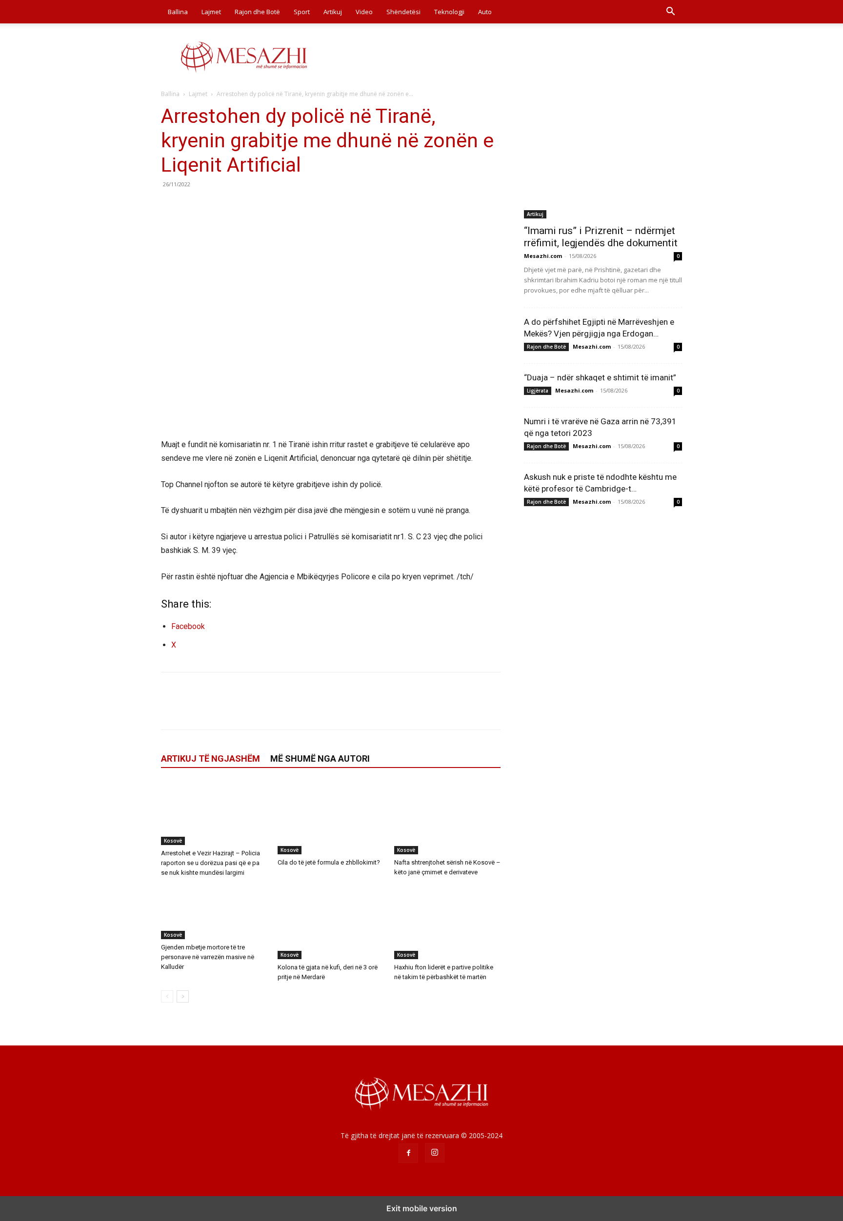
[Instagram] (434, 1152)
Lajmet (211, 11)
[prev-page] (167, 996)
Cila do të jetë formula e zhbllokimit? (329, 862)
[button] (670, 12)
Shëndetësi (403, 11)
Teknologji (449, 11)
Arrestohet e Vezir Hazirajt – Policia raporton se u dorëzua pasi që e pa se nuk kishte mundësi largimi (210, 862)
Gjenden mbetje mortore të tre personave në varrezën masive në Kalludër (207, 957)
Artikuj (332, 11)
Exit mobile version (421, 1208)
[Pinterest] (215, 206)
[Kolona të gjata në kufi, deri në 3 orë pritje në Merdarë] (331, 922)
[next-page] (183, 996)
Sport (302, 11)
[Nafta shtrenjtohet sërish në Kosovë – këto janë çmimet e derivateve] (447, 817)
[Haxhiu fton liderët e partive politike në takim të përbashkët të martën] (447, 922)
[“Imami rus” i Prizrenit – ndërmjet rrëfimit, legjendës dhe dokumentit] (603, 161)
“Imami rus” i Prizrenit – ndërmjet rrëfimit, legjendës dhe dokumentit (601, 237)
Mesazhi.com (543, 255)
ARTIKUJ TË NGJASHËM (210, 758)
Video (364, 11)
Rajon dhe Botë (257, 11)
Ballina (178, 11)
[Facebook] (171, 206)
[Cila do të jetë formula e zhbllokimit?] (331, 817)
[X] (193, 206)
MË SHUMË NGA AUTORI (320, 758)
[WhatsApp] (238, 206)
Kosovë (173, 840)
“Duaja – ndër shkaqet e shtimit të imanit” (600, 377)
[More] (261, 206)
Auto (485, 11)
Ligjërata (537, 390)
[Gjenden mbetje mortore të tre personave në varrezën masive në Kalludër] (214, 912)
